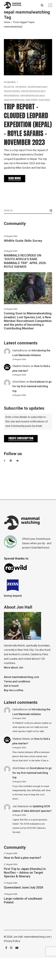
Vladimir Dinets (21, 366)
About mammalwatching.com (21, 677)
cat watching (20, 86)
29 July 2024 (9, 82)
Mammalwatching (11, 95)
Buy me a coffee (13, 690)
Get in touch (11, 686)
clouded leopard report (37, 86)
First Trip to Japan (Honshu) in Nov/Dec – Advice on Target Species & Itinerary (25, 873)
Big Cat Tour (9, 86)
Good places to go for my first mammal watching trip (32, 386)
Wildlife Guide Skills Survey (23, 240)
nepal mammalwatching (14, 99)
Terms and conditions (17, 681)
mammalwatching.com (37, 937)
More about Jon (13, 667)
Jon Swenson (20, 806)
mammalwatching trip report (32, 95)
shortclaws (19, 382)
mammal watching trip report (33, 90)
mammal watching (12, 90)
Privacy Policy (12, 941)
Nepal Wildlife (32, 99)
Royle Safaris (44, 99)
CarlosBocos (19, 350)
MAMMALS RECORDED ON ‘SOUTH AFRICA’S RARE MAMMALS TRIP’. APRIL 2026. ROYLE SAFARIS (25, 261)
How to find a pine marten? (22, 857)
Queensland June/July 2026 (23, 887)
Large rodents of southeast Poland (23, 900)
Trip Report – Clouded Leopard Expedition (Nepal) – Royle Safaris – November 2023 (28, 124)
